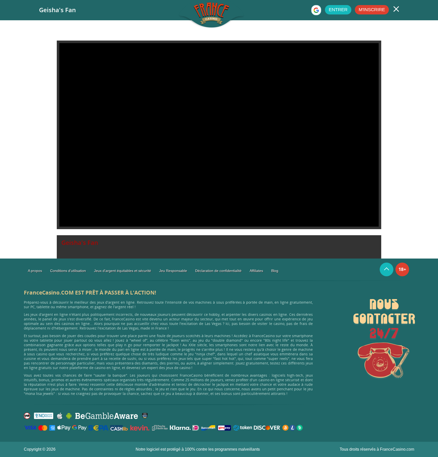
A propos (35, 271)
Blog (274, 271)
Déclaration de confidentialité (218, 271)
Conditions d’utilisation (68, 271)
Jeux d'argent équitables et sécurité (122, 271)
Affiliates (256, 271)
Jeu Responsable (173, 271)
